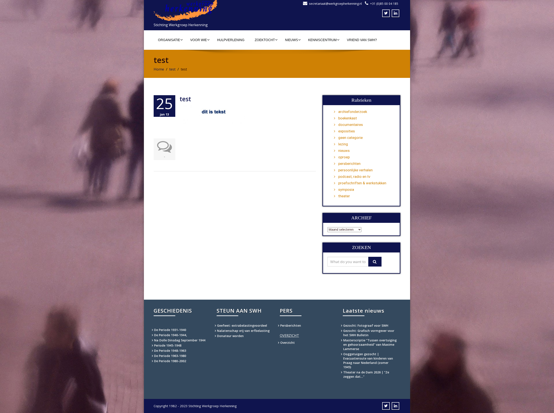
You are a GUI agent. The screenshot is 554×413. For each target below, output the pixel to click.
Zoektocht (265, 40)
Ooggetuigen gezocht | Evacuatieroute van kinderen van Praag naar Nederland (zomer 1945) (368, 360)
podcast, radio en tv (354, 176)
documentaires (350, 124)
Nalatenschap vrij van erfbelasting (243, 331)
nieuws (344, 150)
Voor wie (198, 40)
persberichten (349, 163)
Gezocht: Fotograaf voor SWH (365, 325)
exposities (346, 131)
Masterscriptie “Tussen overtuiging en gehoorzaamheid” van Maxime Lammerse (370, 344)
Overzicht (287, 343)
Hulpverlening (231, 40)
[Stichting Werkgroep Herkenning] (214, 10)
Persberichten (290, 325)
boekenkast (347, 118)
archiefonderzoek (352, 111)
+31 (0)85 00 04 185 (384, 4)
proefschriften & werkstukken (362, 183)
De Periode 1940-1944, (170, 335)
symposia (346, 189)
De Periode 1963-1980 (170, 356)
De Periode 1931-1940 (170, 330)
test (172, 69)
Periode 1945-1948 (167, 345)
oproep (344, 157)
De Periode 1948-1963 (170, 351)
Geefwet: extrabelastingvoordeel (242, 325)
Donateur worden (230, 336)
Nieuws (291, 40)
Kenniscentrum (322, 40)
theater (344, 196)
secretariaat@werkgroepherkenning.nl (335, 4)
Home (159, 69)
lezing (343, 144)
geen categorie (350, 137)
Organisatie (169, 40)
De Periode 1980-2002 (170, 361)
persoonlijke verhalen (355, 170)
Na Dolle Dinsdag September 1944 (179, 340)
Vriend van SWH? (362, 40)
